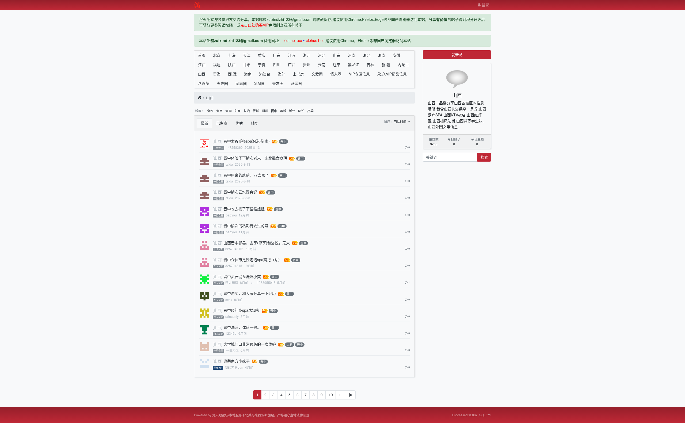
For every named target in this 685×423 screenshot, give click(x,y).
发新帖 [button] (457, 54)
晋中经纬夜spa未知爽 (241, 310)
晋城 (256, 110)
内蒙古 (403, 64)
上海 (231, 55)
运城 (283, 110)
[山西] (217, 141)
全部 (210, 110)
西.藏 (232, 74)
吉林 (370, 64)
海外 (281, 74)
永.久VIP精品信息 (392, 74)
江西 (202, 64)
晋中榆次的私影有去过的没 (245, 225)
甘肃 (246, 64)
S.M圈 (259, 83)
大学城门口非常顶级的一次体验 (249, 344)
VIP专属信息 (359, 74)
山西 (202, 74)
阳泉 (237, 110)
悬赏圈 (296, 83)
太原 (219, 110)
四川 (276, 64)
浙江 (306, 55)
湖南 (381, 55)
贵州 (306, 64)
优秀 (239, 123)
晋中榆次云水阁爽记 (240, 192)
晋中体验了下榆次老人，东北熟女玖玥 (255, 158)
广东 (276, 55)
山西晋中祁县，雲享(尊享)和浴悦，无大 (256, 242)
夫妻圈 (222, 83)
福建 (216, 64)
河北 (321, 55)
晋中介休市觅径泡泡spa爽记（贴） (252, 259)
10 (331, 394)
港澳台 (264, 74)
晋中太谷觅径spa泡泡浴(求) (246, 141)
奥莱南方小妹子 (236, 361)
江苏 (291, 55)
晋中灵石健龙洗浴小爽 (242, 276)
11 (341, 394)
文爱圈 (317, 74)
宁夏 (261, 64)
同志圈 (241, 83)
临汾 (301, 110)
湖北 (366, 55)
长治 (246, 110)
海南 (248, 74)
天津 (246, 55)
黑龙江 (353, 64)
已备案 (221, 123)
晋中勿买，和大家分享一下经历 (249, 293)
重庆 (261, 55)
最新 (204, 123)
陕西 (231, 64)
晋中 (274, 111)
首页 (202, 55)
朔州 (265, 110)
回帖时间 (400, 121)
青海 (216, 74)
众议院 (203, 83)
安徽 (396, 55)
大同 (228, 110)
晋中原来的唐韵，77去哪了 (246, 175)
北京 (216, 55)
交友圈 (277, 83)
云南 (321, 64)
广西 (291, 64)
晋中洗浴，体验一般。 (242, 327)
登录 (485, 4)
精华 (254, 123)
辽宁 (336, 64)
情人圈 (335, 74)
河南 (351, 55)
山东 (336, 55)
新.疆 (386, 64)
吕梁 (310, 110)
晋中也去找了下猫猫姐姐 (244, 208)
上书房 (298, 74)
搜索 (484, 157)
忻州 (292, 110)
